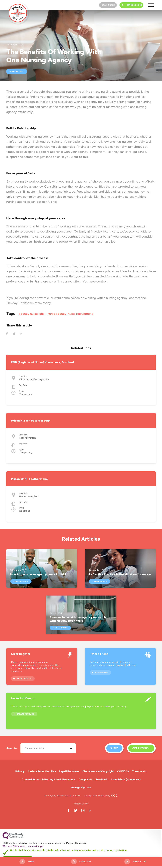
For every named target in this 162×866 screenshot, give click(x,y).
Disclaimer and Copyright (98, 771)
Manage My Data (81, 787)
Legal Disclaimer (69, 771)
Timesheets (139, 771)
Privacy (20, 771)
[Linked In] (21, 334)
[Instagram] (83, 810)
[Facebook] (7, 334)
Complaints (85, 779)
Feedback (102, 779)
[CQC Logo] (13, 838)
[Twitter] (14, 334)
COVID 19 (123, 771)
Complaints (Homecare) (125, 779)
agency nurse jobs (31, 314)
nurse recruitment (80, 314)
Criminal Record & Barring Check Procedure (48, 779)
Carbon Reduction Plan (42, 771)
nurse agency (56, 314)
